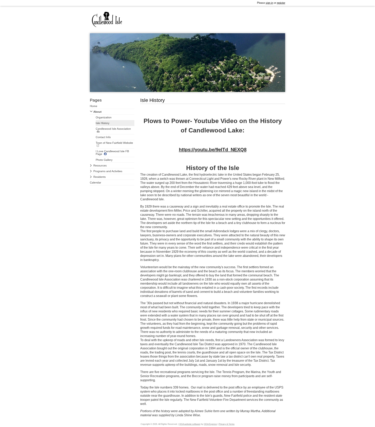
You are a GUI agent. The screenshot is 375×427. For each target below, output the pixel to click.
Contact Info (103, 137)
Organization (104, 117)
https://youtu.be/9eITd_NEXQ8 (212, 149)
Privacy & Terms (227, 424)
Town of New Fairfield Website (114, 142)
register (281, 2)
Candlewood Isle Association (113, 128)
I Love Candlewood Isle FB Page (112, 153)
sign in (269, 2)
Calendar (95, 182)
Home (93, 106)
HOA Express (210, 424)
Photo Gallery (104, 159)
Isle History (102, 123)
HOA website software (189, 424)
